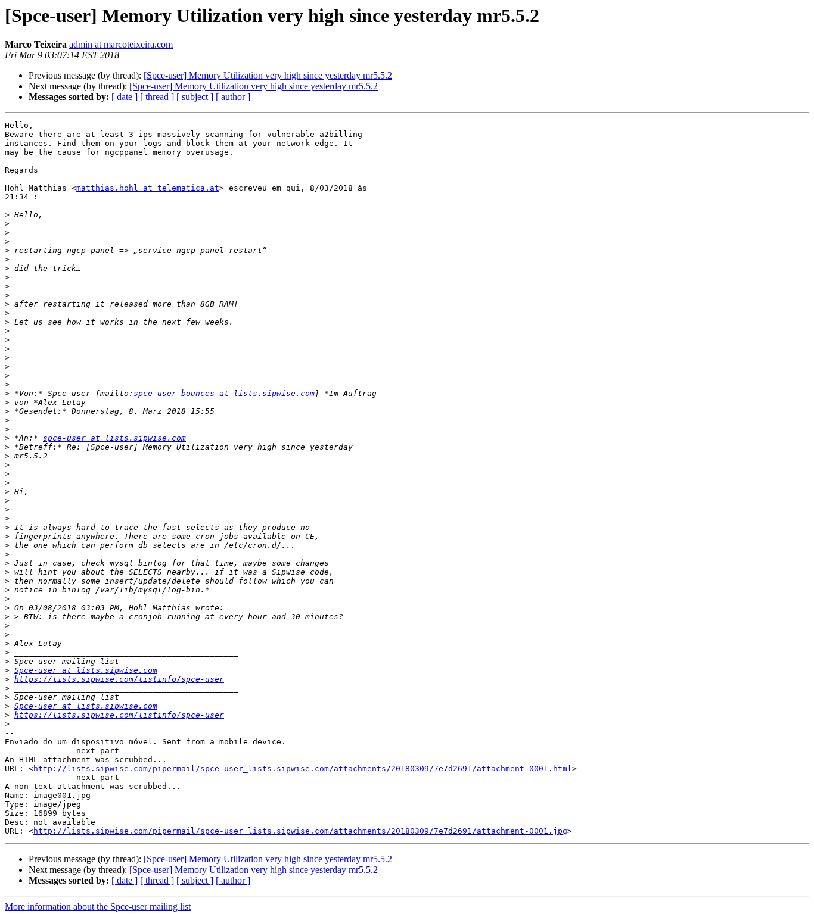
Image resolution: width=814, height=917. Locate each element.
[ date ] (124, 97)
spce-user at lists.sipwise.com (114, 437)
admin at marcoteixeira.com (121, 44)
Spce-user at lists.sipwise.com (85, 670)
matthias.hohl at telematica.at (147, 187)
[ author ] (233, 97)
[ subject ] (194, 97)
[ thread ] (157, 97)
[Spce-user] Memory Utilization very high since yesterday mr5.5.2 (268, 75)
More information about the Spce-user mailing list (98, 907)
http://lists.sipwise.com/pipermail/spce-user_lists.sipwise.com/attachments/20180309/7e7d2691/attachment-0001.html (302, 768)
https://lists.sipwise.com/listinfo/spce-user (119, 679)
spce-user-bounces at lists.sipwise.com (224, 393)
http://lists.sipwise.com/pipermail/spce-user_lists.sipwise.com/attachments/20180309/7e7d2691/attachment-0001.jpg (300, 830)
